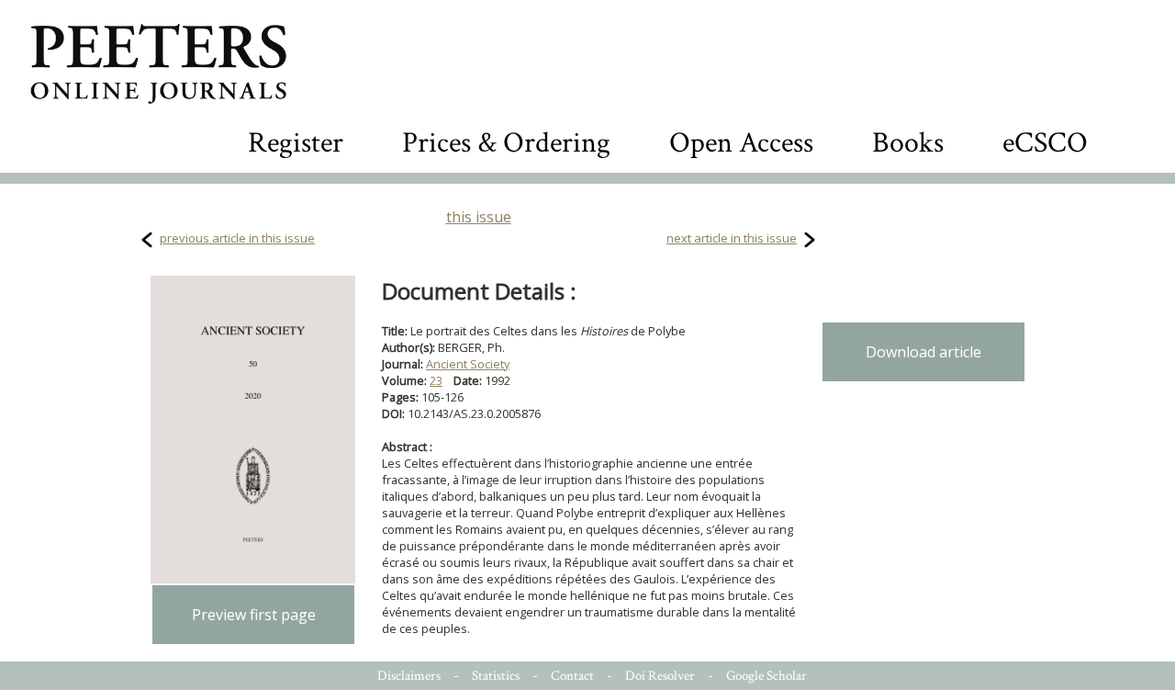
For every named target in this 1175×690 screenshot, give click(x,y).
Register (295, 143)
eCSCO (1045, 143)
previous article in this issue (237, 238)
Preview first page (254, 615)
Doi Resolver (660, 675)
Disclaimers (409, 675)
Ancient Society (467, 364)
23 (436, 380)
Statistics (496, 675)
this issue (478, 217)
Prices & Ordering (506, 143)
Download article (923, 352)
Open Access (741, 143)
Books (908, 143)
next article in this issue (731, 238)
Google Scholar (766, 675)
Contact (572, 675)
